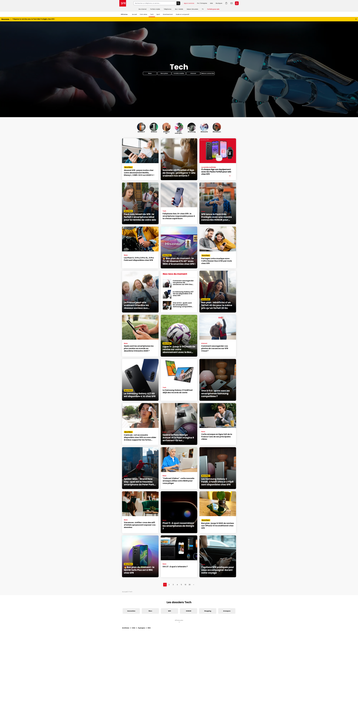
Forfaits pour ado (213, 9)
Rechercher (178, 3)
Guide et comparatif (182, 14)
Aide (211, 3)
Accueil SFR (122, 3)
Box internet (143, 9)
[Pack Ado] (217, 159)
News (150, 73)
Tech (152, 14)
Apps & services (189, 3)
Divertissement (168, 14)
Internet (193, 73)
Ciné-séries (143, 14)
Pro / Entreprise (202, 3)
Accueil (134, 14)
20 (189, 585)
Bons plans (164, 73)
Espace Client (237, 3)
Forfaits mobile (155, 9)
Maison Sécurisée (192, 9)
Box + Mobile (179, 9)
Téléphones (167, 9)
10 (185, 585)
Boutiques (219, 3)
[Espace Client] (236, 3)
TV (203, 9)
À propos (141, 628)
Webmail (231, 3)
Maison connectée (207, 73)
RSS (149, 628)
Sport (158, 14)
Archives (125, 628)
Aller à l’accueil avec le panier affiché (226, 3)
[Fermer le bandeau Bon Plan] (356, 19)
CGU (133, 628)
